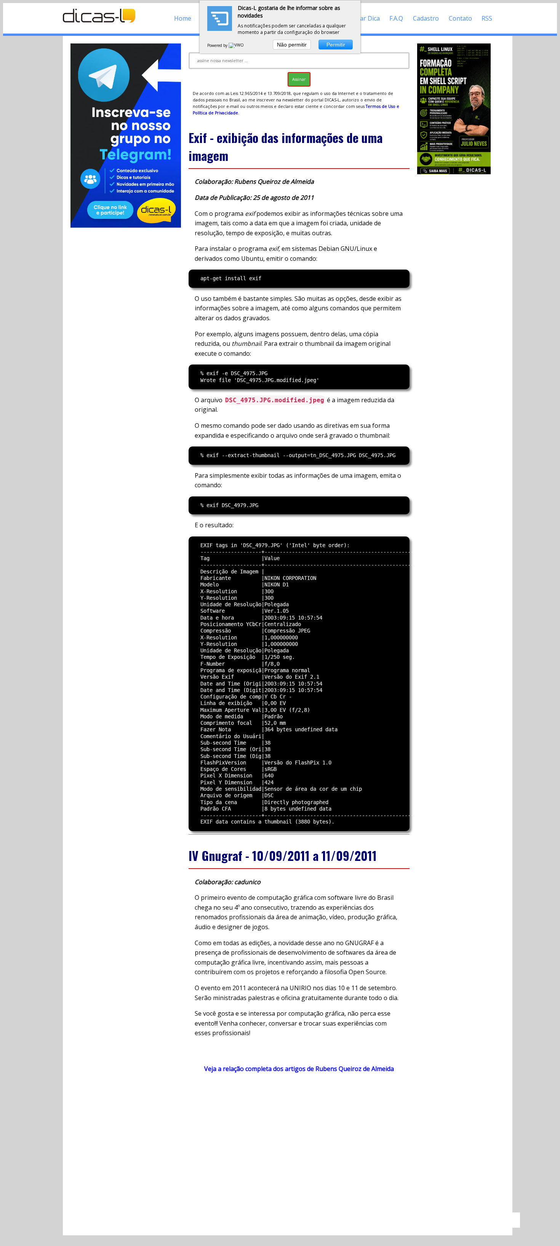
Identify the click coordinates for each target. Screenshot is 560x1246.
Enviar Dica (364, 18)
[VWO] (237, 45)
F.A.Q (396, 18)
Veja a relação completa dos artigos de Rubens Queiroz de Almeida (299, 1069)
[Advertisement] (299, 1146)
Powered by (218, 45)
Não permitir (292, 45)
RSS (487, 18)
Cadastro (426, 18)
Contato (460, 18)
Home (182, 18)
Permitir (335, 45)
